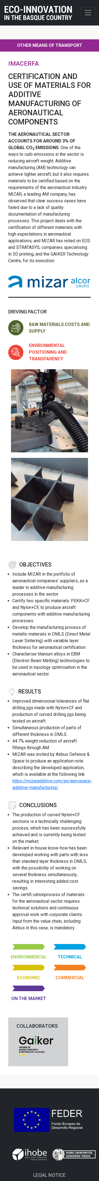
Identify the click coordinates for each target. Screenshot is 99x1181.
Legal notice (49, 1175)
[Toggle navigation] (88, 12)
